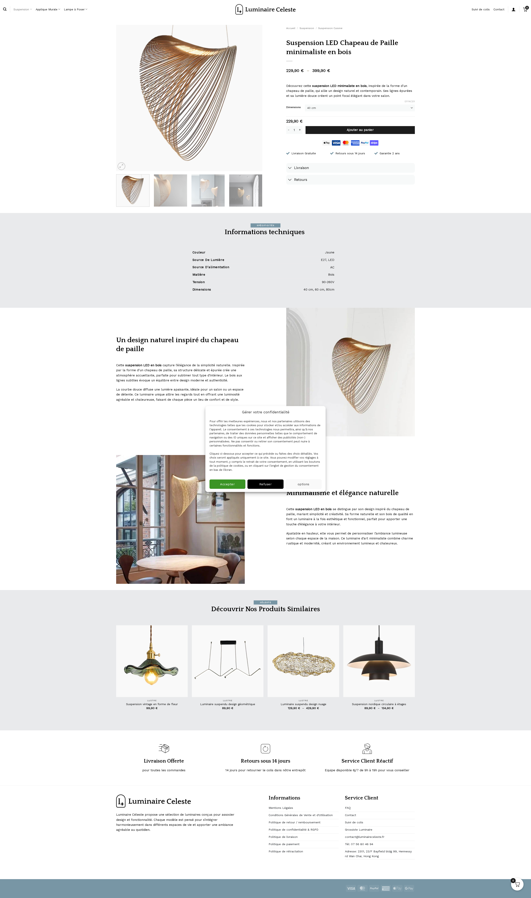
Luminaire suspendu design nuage (303, 704)
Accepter (227, 484)
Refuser (265, 484)
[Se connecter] (514, 9)
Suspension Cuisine (330, 28)
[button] (121, 166)
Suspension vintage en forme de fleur (152, 704)
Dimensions (293, 107)
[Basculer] (290, 168)
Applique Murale (46, 9)
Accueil (290, 28)
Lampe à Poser (74, 9)
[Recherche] (4, 9)
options (303, 484)
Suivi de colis (481, 9)
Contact (498, 9)
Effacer (410, 101)
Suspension (21, 9)
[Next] (254, 98)
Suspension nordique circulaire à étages (379, 704)
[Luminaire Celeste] (265, 9)
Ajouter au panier (360, 130)
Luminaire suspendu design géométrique (227, 704)
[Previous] (124, 98)
